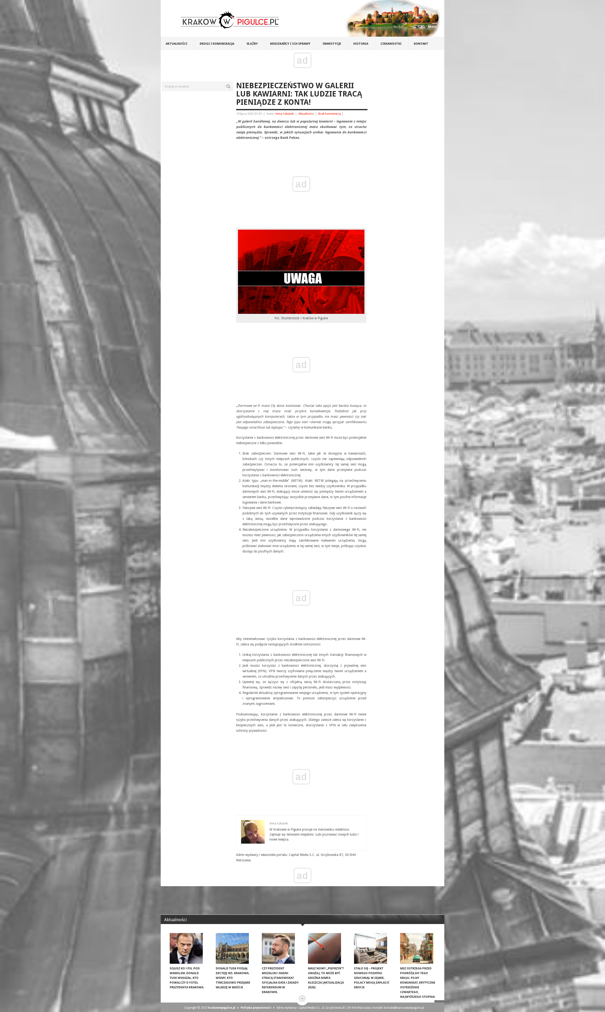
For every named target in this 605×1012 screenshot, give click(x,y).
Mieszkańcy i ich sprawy (290, 43)
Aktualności (176, 43)
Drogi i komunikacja (217, 43)
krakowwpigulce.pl (221, 1007)
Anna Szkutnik (284, 113)
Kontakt (421, 43)
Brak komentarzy (329, 113)
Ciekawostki (391, 43)
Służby (252, 43)
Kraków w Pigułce (230, 20)
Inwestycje (332, 43)
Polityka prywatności (256, 1007)
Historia (360, 43)
